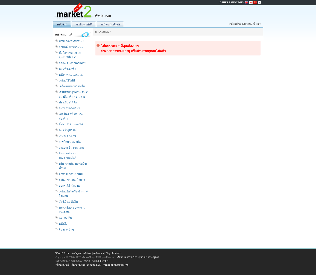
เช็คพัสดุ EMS (94, 265)
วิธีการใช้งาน (62, 253)
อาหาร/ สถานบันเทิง (71, 174)
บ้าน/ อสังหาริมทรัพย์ (71, 41)
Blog (108, 253)
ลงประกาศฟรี (84, 24)
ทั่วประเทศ (101, 31)
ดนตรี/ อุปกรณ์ (68, 130)
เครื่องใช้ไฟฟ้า (67, 80)
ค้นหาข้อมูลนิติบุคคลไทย (115, 265)
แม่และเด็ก (65, 218)
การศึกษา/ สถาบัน (70, 141)
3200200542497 (100, 261)
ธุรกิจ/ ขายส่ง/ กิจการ (72, 179)
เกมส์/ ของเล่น (67, 136)
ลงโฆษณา (98, 253)
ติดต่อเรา (116, 253)
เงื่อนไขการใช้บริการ (128, 257)
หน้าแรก (62, 24)
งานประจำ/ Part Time (71, 147)
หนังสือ (63, 223)
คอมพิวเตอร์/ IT (68, 69)
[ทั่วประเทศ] (74, 20)
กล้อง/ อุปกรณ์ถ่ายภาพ (72, 63)
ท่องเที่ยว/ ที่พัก (68, 102)
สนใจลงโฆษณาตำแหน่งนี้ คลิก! (245, 24)
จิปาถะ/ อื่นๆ (66, 229)
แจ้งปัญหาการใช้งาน (81, 253)
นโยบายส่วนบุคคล (149, 257)
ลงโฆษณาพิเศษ (110, 24)
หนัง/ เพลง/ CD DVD (71, 74)
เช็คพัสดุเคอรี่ (62, 265)
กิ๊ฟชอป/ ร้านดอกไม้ (71, 124)
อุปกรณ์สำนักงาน (69, 185)
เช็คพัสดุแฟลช (78, 265)
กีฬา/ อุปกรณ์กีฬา (69, 108)
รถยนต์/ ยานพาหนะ (71, 47)
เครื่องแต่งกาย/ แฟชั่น (72, 86)
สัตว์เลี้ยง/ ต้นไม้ (68, 201)
